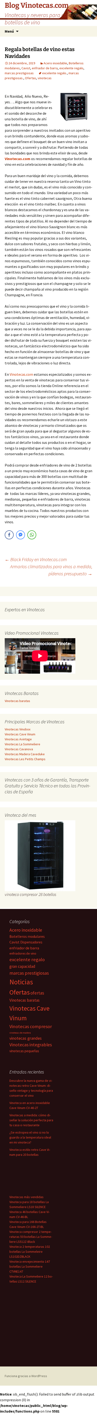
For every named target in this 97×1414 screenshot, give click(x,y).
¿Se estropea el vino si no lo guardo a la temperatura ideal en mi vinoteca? (30, 1137)
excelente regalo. (54, 73)
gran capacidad (22, 966)
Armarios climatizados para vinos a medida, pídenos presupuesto (51, 569)
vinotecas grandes (25, 1038)
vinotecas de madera (20, 1032)
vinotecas (45, 78)
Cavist (25, 68)
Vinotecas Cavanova (19, 749)
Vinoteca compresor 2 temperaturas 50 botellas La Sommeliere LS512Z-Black (30, 1237)
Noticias (21, 982)
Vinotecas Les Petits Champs (25, 759)
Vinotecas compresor (30, 1026)
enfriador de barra (45, 68)
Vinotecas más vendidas (26, 1197)
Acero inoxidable (55, 63)
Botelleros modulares (27, 936)
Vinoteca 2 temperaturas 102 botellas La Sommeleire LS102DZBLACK (29, 1251)
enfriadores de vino (22, 953)
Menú (9, 31)
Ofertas (30, 78)
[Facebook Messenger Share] (20, 534)
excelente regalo (71, 68)
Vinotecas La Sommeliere (22, 744)
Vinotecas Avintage (18, 739)
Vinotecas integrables (30, 1044)
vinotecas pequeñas (24, 1051)
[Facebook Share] (9, 534)
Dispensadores (31, 942)
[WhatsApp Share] (31, 534)
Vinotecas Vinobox (17, 729)
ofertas (37, 993)
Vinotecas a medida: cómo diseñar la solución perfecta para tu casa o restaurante (31, 1120)
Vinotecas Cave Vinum (20, 734)
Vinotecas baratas (17, 701)
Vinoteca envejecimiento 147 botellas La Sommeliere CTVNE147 (29, 1266)
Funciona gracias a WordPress (26, 1376)
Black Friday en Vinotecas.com (36, 559)
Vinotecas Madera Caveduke (25, 754)
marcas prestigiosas (19, 73)
